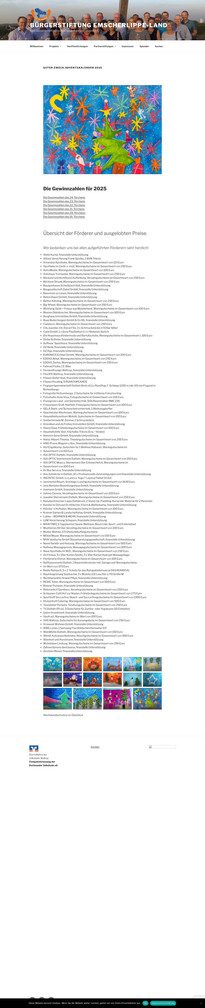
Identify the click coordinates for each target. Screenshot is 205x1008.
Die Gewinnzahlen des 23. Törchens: (64, 201)
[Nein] (201, 1003)
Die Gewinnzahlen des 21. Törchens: (64, 209)
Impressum (128, 46)
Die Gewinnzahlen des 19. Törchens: (64, 216)
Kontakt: (95, 746)
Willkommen (36, 46)
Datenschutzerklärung (163, 1003)
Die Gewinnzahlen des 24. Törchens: (64, 197)
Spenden (144, 46)
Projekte (54, 46)
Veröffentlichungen (77, 46)
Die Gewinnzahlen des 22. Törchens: (64, 205)
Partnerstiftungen (103, 46)
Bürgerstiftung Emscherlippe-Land (99, 25)
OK (145, 1003)
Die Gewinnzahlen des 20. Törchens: (64, 212)
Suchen (159, 46)
